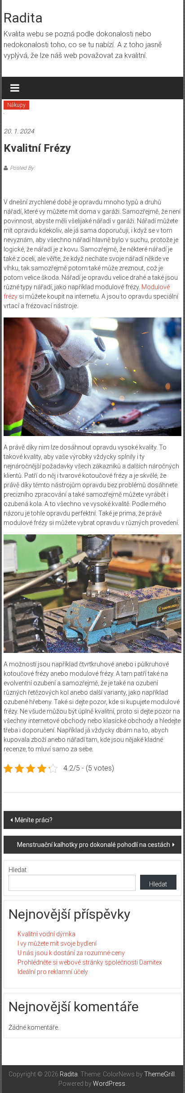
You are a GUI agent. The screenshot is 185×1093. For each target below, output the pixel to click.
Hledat (17, 869)
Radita (23, 18)
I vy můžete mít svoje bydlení (57, 943)
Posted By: (22, 168)
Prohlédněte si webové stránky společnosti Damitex (90, 962)
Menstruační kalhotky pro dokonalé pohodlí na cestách (93, 844)
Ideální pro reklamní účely (53, 971)
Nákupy (16, 105)
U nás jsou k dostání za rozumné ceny (71, 952)
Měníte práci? (34, 820)
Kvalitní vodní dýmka (46, 934)
